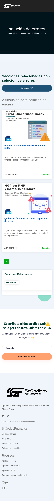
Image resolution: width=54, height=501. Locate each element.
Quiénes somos (9, 434)
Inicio (4, 488)
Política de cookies (10, 444)
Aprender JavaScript (11, 466)
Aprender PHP (8, 470)
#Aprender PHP (12, 282)
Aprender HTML (9, 461)
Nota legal (6, 439)
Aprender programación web (14, 475)
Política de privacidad (11, 448)
